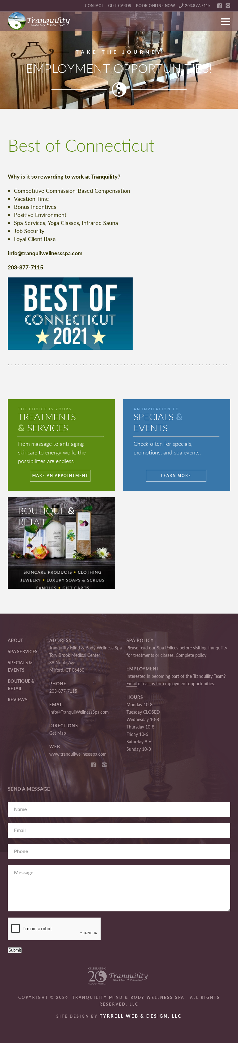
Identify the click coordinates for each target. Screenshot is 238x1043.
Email (131, 683)
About (15, 640)
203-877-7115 (63, 691)
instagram (228, 5)
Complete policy (191, 655)
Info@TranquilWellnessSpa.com (79, 712)
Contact (94, 5)
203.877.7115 (197, 5)
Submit (14, 950)
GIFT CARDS (119, 5)
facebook (219, 5)
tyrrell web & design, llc (141, 1016)
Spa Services (22, 651)
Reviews (18, 699)
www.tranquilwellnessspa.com (78, 754)
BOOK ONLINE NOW (155, 5)
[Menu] (225, 18)
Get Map (57, 733)
